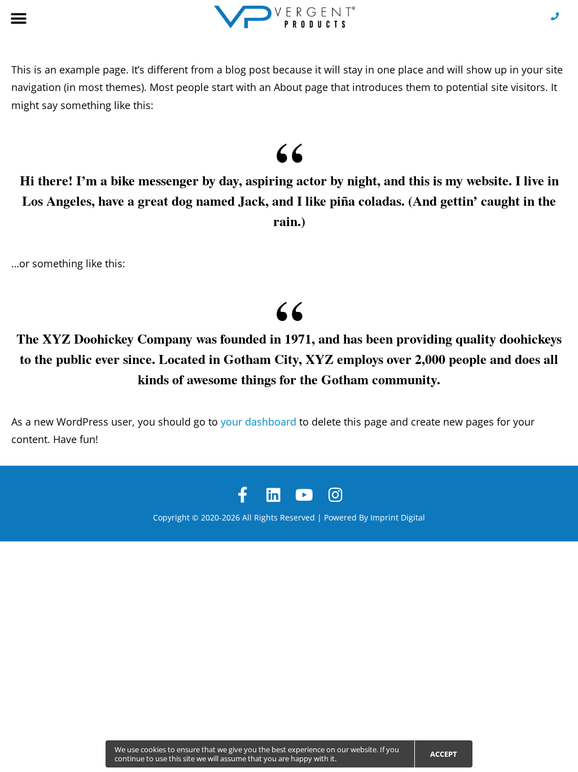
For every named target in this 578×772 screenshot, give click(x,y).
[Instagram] (335, 495)
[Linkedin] (273, 495)
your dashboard (258, 421)
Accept (443, 754)
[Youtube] (304, 495)
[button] (18, 18)
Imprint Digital (397, 517)
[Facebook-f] (242, 495)
